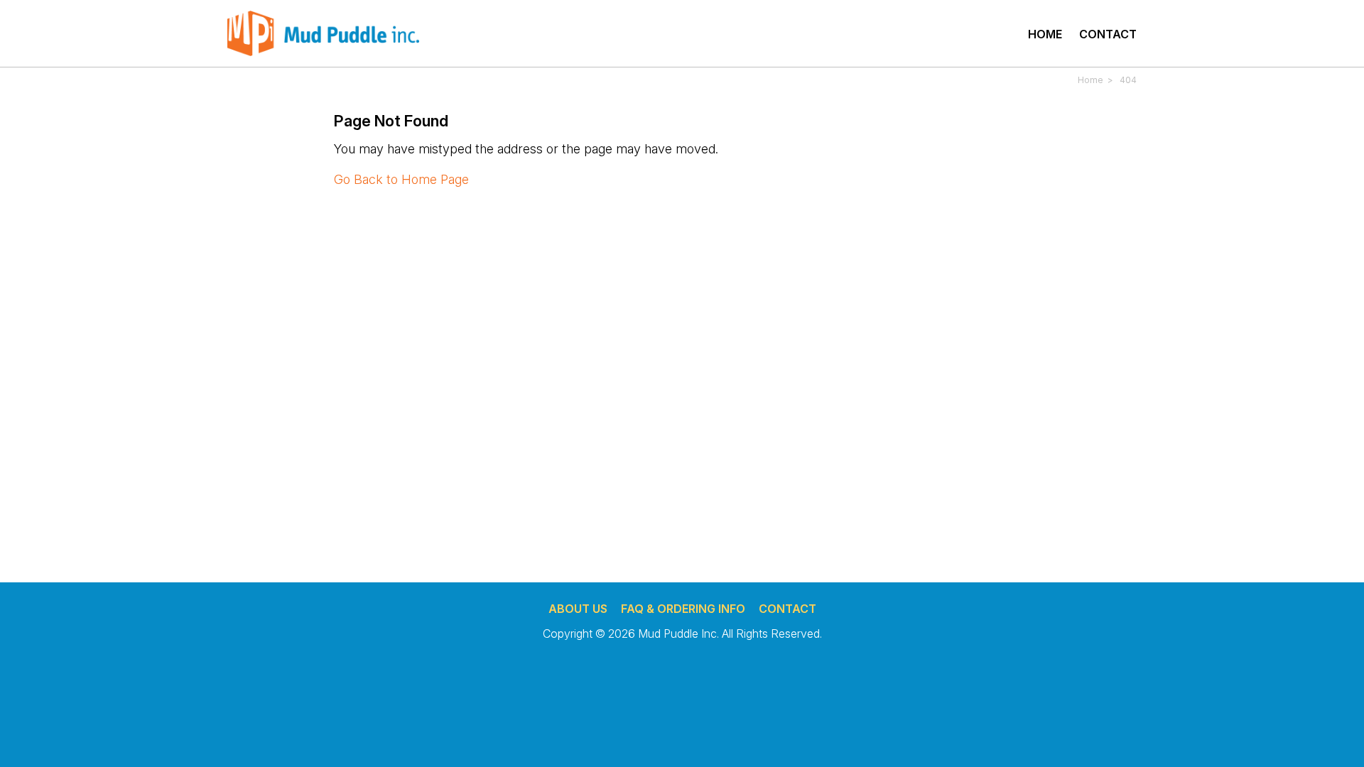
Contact (1108, 34)
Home (1045, 34)
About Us (577, 609)
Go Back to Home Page (401, 179)
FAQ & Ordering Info (683, 609)
